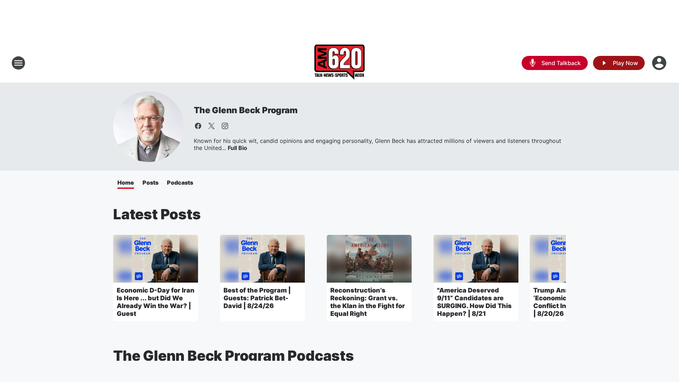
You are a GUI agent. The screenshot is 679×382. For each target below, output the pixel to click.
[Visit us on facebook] (198, 126)
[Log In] (660, 63)
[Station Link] (339, 63)
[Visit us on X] (211, 126)
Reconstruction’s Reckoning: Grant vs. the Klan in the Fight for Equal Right (367, 301)
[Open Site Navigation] (18, 63)
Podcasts (180, 182)
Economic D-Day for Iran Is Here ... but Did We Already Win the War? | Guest (156, 301)
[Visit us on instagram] (225, 126)
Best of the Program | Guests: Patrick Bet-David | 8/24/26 (257, 297)
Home (125, 182)
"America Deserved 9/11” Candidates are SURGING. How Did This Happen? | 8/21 (474, 301)
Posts (150, 182)
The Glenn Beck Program (246, 110)
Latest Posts (157, 214)
